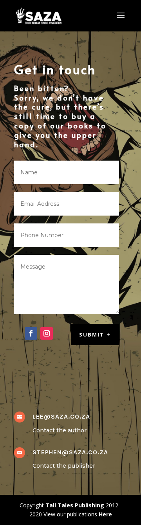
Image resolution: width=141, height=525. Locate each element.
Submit (91, 334)
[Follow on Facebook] (31, 333)
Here (105, 514)
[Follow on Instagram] (46, 333)
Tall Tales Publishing (74, 505)
